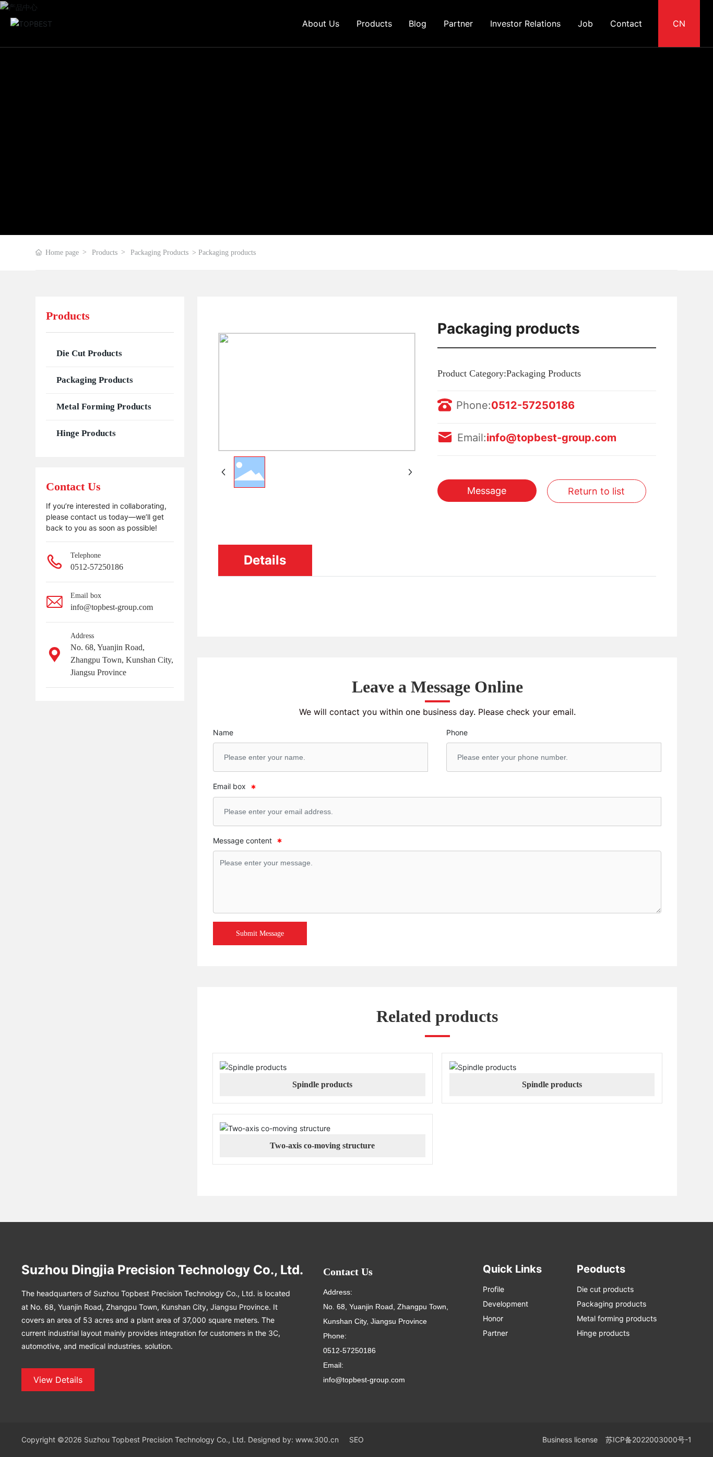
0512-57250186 (96, 566)
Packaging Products (159, 252)
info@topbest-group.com (111, 607)
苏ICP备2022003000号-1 (648, 1439)
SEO (356, 1439)
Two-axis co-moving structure (322, 1145)
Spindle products (322, 1084)
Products (104, 252)
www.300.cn (317, 1439)
